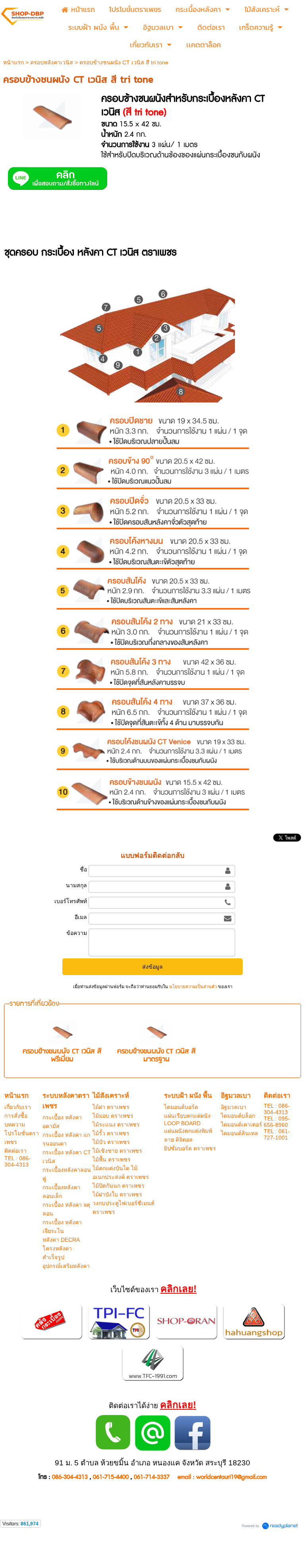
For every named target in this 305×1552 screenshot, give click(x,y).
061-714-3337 (152, 1477)
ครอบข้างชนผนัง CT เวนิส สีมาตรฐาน (156, 1055)
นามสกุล (76, 885)
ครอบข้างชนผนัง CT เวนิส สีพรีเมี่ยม (62, 1055)
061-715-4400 (111, 1477)
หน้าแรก (13, 62)
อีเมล (81, 917)
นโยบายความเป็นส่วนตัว (193, 986)
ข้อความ (76, 933)
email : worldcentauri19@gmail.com (222, 1477)
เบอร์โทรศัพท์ (70, 901)
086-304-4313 (70, 1477)
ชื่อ (83, 869)
